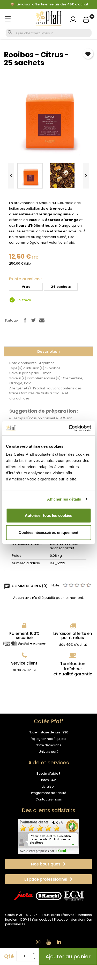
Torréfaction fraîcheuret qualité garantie (73, 669)
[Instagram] (38, 942)
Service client (24, 663)
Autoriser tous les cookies (48, 515)
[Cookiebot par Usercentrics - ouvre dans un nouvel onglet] (69, 428)
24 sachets (61, 286)
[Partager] (24, 320)
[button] (48, 864)
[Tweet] (33, 320)
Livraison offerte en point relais (72, 636)
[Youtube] (48, 942)
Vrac (26, 286)
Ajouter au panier (68, 956)
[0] (86, 19)
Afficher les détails (64, 499)
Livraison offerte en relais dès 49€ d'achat (52, 4)
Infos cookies (40, 919)
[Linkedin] (59, 942)
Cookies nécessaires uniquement (48, 532)
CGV (23, 919)
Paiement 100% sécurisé (24, 636)
